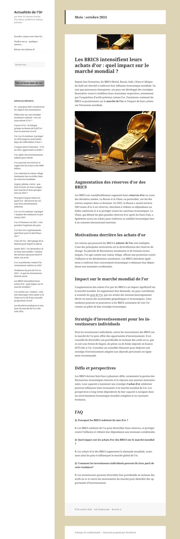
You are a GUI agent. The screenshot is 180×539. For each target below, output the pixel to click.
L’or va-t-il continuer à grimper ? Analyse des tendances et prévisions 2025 (28, 214)
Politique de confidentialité (87, 532)
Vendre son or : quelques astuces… (25, 43)
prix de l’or (96, 294)
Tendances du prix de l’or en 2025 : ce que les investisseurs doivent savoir (28, 273)
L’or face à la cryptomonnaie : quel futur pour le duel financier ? (28, 233)
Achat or (118, 509)
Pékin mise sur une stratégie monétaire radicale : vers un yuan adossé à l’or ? (27, 117)
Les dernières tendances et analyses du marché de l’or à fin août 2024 (29, 308)
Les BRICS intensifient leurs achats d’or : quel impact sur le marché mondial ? (28, 284)
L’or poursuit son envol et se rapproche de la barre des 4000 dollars (29, 165)
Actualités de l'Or (28, 12)
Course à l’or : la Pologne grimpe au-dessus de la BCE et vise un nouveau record (28, 128)
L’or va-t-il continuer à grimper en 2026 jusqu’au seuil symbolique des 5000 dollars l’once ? (28, 139)
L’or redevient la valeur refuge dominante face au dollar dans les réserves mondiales (28, 176)
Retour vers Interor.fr (24, 49)
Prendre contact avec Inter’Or (28, 36)
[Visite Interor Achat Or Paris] (29, 83)
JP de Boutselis (103, 509)
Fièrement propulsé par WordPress (119, 532)
